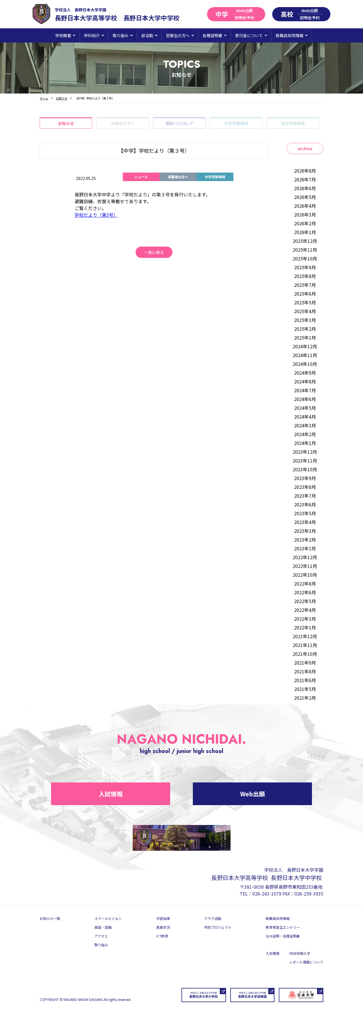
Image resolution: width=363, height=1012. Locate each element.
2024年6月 (305, 399)
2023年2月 (305, 539)
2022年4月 (305, 609)
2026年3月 (305, 214)
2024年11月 (305, 355)
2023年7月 (305, 495)
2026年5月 (305, 197)
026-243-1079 (266, 893)
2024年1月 (305, 443)
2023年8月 (305, 486)
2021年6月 (305, 680)
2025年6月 (305, 293)
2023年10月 (305, 469)
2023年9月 (305, 478)
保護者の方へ (123, 123)
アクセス (101, 935)
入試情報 (111, 794)
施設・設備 (102, 927)
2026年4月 (305, 205)
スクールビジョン (108, 918)
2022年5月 (305, 601)
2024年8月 (305, 381)
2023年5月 (305, 513)
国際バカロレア (179, 123)
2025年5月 (305, 302)
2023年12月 (305, 451)
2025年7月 (305, 284)
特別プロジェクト (217, 927)
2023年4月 (305, 522)
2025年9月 (305, 267)
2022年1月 (305, 627)
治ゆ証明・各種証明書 (283, 935)
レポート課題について (306, 962)
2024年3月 (305, 425)
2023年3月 (305, 530)
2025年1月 (305, 337)
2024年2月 (305, 434)
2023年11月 (305, 460)
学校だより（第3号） (96, 214)
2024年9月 (305, 372)
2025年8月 (305, 276)
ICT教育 (162, 935)
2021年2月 (305, 697)
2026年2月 (305, 223)
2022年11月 (305, 566)
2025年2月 (305, 328)
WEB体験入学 (299, 953)
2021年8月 (305, 671)
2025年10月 (305, 258)
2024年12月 (305, 346)
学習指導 (163, 918)
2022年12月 (305, 557)
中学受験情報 (236, 123)
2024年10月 (305, 363)
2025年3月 (305, 320)
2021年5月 (305, 689)
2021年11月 (305, 645)
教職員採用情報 (278, 918)
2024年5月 (305, 407)
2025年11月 (305, 249)
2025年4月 (305, 311)
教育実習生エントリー (283, 927)
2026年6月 (305, 188)
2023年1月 (305, 548)
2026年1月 (305, 232)
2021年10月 (305, 653)
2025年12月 (305, 240)
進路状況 (163, 927)
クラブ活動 (212, 918)
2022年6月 (305, 592)
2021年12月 (305, 636)
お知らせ (66, 123)
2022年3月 (305, 618)
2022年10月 (305, 574)
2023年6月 (305, 504)
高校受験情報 (293, 123)
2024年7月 (305, 390)
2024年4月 (305, 416)
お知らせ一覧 (50, 918)
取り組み (101, 944)
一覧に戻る (154, 252)
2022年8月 (305, 583)
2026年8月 (305, 170)
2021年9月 (305, 662)
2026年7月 (305, 179)
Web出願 (252, 794)
